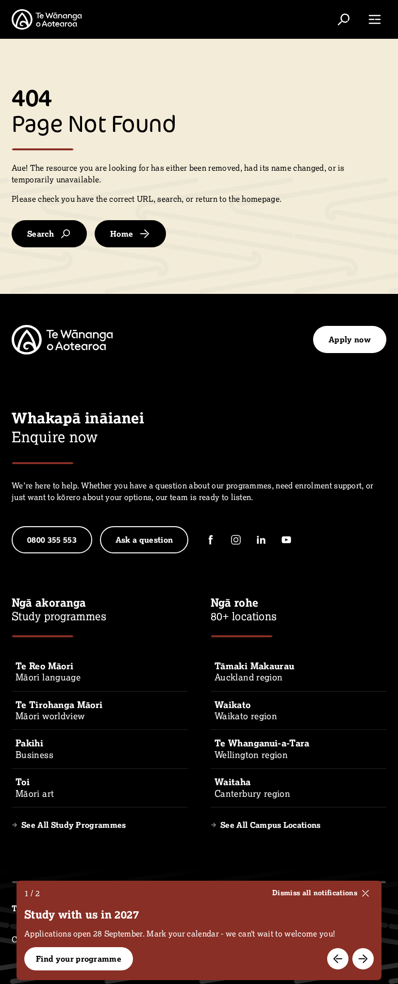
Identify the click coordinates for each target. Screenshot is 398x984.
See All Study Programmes (73, 825)
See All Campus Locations (270, 825)
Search (40, 234)
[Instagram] (236, 539)
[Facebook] (210, 539)
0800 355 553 (52, 540)
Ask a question (144, 540)
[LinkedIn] (261, 539)
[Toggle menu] (374, 19)
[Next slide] (363, 958)
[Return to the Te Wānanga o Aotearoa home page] (47, 19)
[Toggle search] (343, 19)
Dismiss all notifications (314, 892)
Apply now (350, 339)
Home (121, 234)
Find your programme (78, 959)
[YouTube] (286, 539)
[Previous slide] (337, 958)
